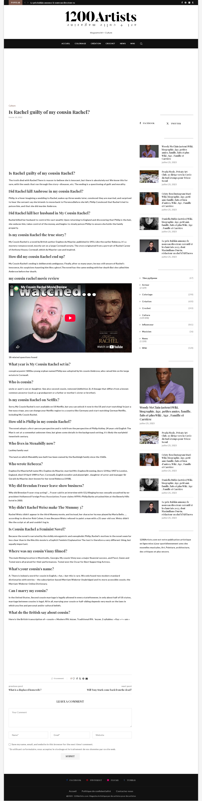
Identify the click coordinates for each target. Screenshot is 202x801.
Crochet (110, 43)
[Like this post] (74, 678)
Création (96, 43)
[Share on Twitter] (80, 678)
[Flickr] (189, 2)
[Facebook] (182, 2)
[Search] (141, 43)
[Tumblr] (192, 2)
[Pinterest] (185, 2)
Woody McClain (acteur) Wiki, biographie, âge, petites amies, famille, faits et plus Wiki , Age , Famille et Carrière (177, 152)
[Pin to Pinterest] (83, 678)
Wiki (132, 43)
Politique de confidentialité (96, 791)
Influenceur (167, 324)
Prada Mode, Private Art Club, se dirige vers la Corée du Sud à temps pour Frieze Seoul (177, 176)
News (123, 43)
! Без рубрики (167, 278)
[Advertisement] (70, 81)
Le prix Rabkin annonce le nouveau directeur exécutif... (55, 2)
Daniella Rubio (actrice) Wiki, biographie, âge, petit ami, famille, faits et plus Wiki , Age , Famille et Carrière (177, 223)
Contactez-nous (124, 791)
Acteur (145, 284)
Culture (146, 315)
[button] (25, 2)
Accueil (66, 43)
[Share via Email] (87, 678)
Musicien (167, 331)
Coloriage (80, 43)
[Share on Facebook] (77, 678)
